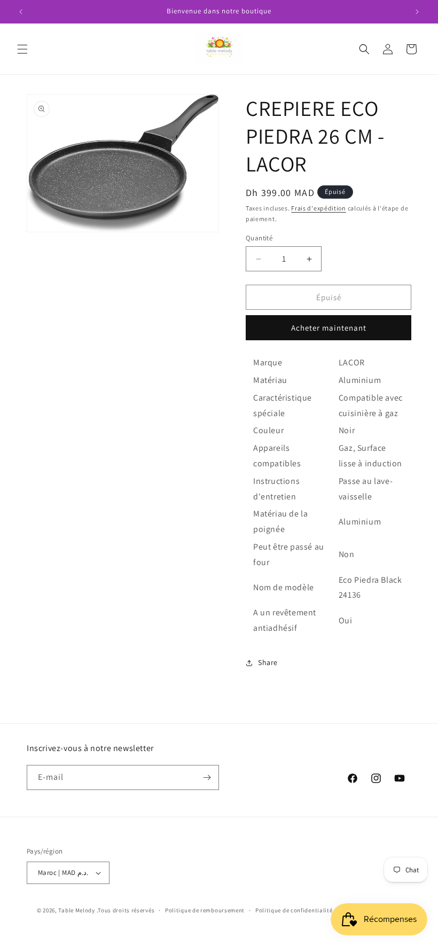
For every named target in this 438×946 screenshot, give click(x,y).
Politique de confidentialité (294, 910)
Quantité (259, 238)
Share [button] (268, 662)
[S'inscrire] (206, 777)
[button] (22, 49)
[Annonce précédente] (21, 12)
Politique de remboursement (205, 910)
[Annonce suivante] (417, 12)
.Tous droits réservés (126, 910)
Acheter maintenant (328, 328)
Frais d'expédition (318, 208)
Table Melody (76, 910)
